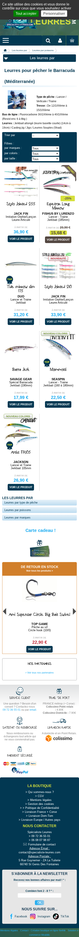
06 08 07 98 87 (40, 840)
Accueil (5, 50)
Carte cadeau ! (40, 530)
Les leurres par (19, 50)
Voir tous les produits (38, 570)
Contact (24, 930)
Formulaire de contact (42, 844)
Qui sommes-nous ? (41, 792)
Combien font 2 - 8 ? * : (39, 891)
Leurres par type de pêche (21, 502)
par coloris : (11, 153)
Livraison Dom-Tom (41, 815)
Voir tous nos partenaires (40, 672)
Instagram (44, 916)
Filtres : (9, 143)
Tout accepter (26, 13)
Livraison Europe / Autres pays (40, 819)
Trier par (9, 135)
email (33, 709)
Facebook (21, 916)
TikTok (65, 916)
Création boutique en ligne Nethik (48, 930)
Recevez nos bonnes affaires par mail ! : (40, 880)
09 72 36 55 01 (12, 709)
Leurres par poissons (43, 50)
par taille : (10, 158)
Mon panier (71, 44)
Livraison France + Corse (41, 811)
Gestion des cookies (41, 804)
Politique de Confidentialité (42, 808)
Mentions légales (41, 800)
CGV (41, 796)
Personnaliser (54, 13)
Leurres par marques (17, 517)
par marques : (13, 147)
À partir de (20, 227)
